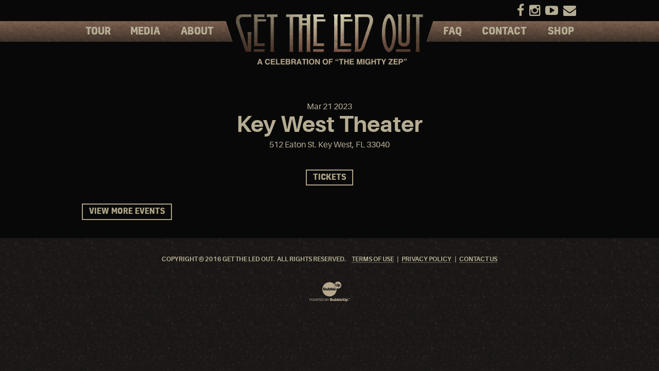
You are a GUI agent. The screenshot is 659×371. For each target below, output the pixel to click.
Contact (504, 31)
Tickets (329, 177)
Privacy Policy (427, 259)
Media (145, 31)
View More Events (127, 211)
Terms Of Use (373, 259)
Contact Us (478, 259)
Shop (561, 31)
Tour (98, 31)
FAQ (452, 31)
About (197, 31)
